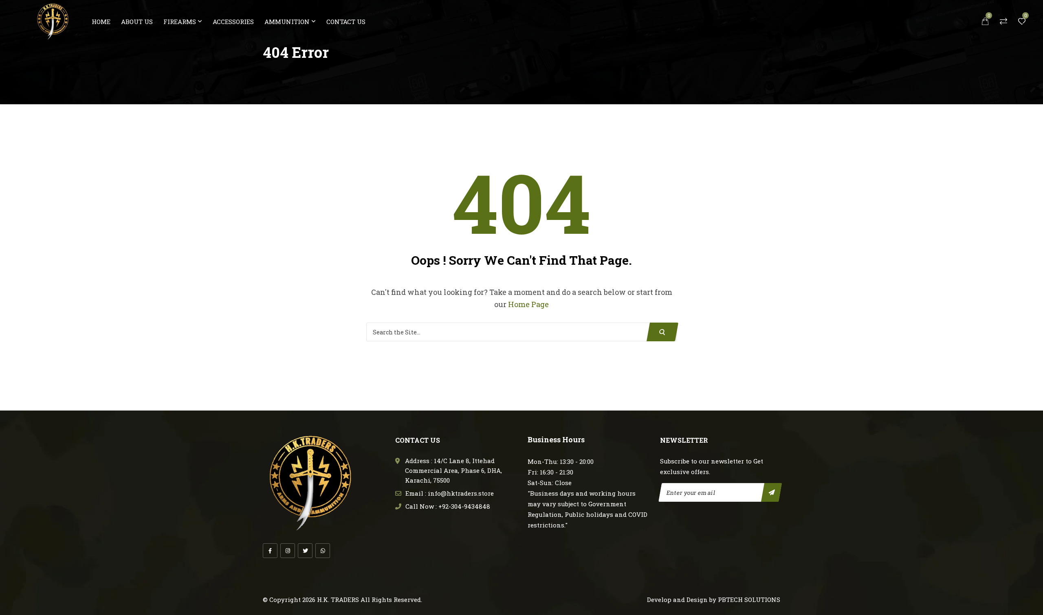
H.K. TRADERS (338, 599)
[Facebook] (270, 550)
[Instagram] (287, 550)
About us (137, 22)
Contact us (345, 22)
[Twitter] (305, 550)
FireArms (179, 22)
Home (101, 22)
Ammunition (287, 22)
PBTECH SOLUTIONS (749, 599)
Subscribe (771, 492)
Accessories (233, 22)
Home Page (528, 304)
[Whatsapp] (322, 550)
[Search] (662, 332)
